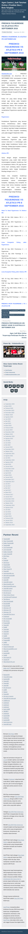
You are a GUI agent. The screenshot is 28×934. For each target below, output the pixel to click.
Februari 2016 (9, 518)
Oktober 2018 (9, 471)
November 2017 (9, 479)
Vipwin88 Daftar (7, 677)
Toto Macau (6, 599)
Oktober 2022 (9, 434)
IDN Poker (6, 556)
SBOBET (6, 711)
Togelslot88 (6, 539)
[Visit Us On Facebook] (6, 387)
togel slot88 (6, 709)
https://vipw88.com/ (8, 584)
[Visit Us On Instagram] (16, 392)
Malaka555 (6, 674)
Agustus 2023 (9, 417)
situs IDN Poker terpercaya (15, 811)
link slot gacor (7, 592)
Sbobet (5, 692)
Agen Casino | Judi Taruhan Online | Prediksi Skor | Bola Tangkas (14, 5)
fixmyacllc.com (7, 590)
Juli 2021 (7, 458)
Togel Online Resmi (8, 595)
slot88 (5, 642)
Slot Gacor (6, 562)
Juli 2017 (7, 483)
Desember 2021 (9, 449)
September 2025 (9, 404)
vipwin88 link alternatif (9, 698)
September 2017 (9, 481)
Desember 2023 (9, 410)
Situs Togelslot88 (8, 541)
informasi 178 (7, 608)
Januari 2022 (9, 447)
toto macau (6, 621)
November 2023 (9, 412)
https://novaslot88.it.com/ (10, 649)
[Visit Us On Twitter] (10, 387)
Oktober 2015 (9, 522)
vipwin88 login (7, 724)
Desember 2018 (9, 468)
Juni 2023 (8, 419)
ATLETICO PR (5, 310)
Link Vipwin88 (7, 549)
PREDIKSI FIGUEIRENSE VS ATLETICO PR (13, 314)
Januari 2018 (9, 477)
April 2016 (8, 514)
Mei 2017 (7, 488)
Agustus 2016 (9, 507)
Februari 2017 (9, 494)
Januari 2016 (9, 520)
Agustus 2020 (9, 462)
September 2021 (9, 453)
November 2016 (9, 501)
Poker (5, 558)
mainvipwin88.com (8, 573)
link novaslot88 (7, 618)
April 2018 (8, 473)
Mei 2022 (7, 445)
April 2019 (8, 464)
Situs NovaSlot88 (8, 601)
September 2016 (9, 505)
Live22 (5, 760)
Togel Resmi (6, 567)
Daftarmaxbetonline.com (12, 374)
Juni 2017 (8, 486)
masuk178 (6, 659)
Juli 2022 (7, 440)
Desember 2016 (9, 499)
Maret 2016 (8, 516)
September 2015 (9, 524)
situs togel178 (7, 657)
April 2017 (8, 490)
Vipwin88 (6, 571)
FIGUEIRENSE (14, 310)
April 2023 (8, 423)
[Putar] (5, 356)
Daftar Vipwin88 (7, 552)
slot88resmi (6, 700)
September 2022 (9, 436)
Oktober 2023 (9, 414)
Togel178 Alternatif (8, 646)
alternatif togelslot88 (9, 575)
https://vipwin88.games (9, 586)
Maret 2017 (8, 492)
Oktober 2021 (9, 451)
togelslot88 (6, 577)
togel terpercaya (7, 722)
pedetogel (6, 702)
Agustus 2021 (9, 455)
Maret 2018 (8, 475)
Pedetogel (6, 616)
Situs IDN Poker (18, 898)
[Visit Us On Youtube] (18, 387)
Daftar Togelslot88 (8, 543)
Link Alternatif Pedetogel (10, 597)
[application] (14, 352)
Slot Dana (6, 644)
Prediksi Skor (5, 317)
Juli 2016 (7, 509)
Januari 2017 (9, 496)
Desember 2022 (9, 432)
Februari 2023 (9, 427)
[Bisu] (20, 356)
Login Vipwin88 (7, 554)
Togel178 (6, 633)
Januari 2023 (9, 430)
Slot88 (5, 627)
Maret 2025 (8, 406)
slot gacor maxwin (8, 696)
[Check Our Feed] (12, 392)
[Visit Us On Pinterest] (14, 387)
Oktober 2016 (9, 503)
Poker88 (5, 560)
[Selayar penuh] (22, 356)
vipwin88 (5, 580)
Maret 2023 (8, 425)
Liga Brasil (22, 310)
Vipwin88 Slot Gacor (9, 614)
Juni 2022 (8, 442)
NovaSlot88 (6, 603)
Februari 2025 (9, 408)
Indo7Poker (6, 907)
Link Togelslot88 (7, 547)
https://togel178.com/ (9, 661)
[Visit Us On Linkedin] (22, 387)
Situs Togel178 (7, 569)
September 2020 (9, 460)
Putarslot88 (6, 623)
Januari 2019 (9, 466)
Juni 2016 (8, 511)
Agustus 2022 (9, 438)
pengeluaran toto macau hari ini (12, 879)
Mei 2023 (7, 421)
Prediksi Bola (5, 312)
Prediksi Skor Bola (7, 32)
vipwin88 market (7, 582)
